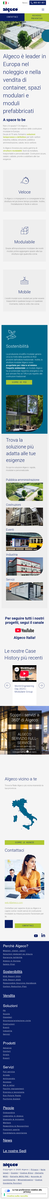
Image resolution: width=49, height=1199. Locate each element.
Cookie (14, 1173)
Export (6, 1058)
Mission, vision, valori (14, 950)
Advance (7, 1048)
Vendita (9, 995)
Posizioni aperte (11, 1129)
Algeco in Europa (12, 961)
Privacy (34, 1169)
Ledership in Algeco (13, 1116)
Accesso (7, 1082)
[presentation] (7, 685)
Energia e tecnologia (13, 1092)
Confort (7, 1051)
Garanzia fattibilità (12, 957)
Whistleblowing (25, 1179)
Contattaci (12, 17)
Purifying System (11, 1099)
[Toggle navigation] (43, 10)
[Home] (10, 9)
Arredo (6, 1075)
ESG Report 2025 (12, 979)
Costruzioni (9, 1024)
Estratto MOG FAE (19, 1176)
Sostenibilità (12, 971)
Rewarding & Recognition (16, 1126)
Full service (9, 1071)
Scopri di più (19, 382)
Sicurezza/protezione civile (17, 1020)
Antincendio (9, 1078)
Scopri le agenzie (24, 842)
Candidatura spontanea (15, 1133)
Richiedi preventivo (36, 17)
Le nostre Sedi (14, 1150)
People (8, 1107)
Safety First (9, 964)
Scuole (6, 1014)
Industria (7, 1030)
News (7, 1140)
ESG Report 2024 (12, 976)
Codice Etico (26, 1173)
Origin (6, 1054)
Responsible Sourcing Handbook (19, 983)
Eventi (6, 1027)
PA (4, 1010)
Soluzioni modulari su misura (18, 954)
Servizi (6, 1034)
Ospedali (7, 1017)
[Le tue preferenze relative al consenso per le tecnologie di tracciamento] (4, 1194)
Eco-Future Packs (12, 1095)
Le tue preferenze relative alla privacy (27, 1191)
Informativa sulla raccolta (15, 1196)
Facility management (13, 1088)
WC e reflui (9, 1085)
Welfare (7, 1122)
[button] (3, 730)
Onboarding (9, 1112)
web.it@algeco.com (14, 902)
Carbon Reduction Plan (15, 986)
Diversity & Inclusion (13, 1119)
